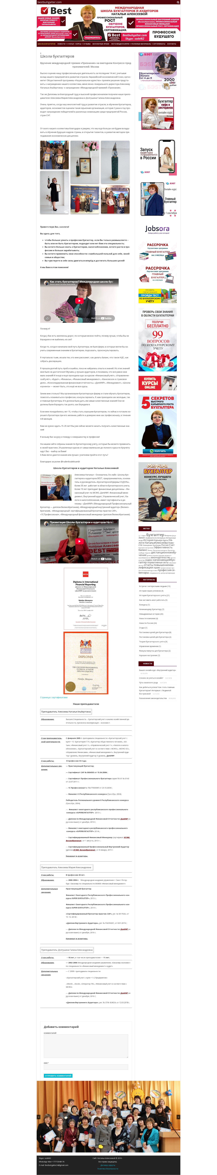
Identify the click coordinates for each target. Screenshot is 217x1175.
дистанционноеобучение (158, 554)
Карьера (158, 540)
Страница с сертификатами (53, 697)
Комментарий (50, 1033)
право (157, 567)
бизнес (150, 550)
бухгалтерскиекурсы (160, 550)
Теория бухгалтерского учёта (152, 641)
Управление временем (148, 646)
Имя (46, 1063)
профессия (164, 570)
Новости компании (147, 618)
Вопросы (168, 535)
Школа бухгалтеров (46, 44)
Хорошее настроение (146, 548)
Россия (165, 545)
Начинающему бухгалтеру (150, 609)
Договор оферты (107, 1165)
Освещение (147, 545)
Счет (172, 545)
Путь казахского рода (148, 682)
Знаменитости (151, 538)
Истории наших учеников (150, 591)
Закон (142, 537)
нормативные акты (158, 562)
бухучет (148, 553)
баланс (143, 550)
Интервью (161, 538)
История (148, 540)
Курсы (165, 540)
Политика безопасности (107, 1168)
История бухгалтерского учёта (152, 595)
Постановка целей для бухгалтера (154, 632)
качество (142, 560)
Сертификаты (159, 44)
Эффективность (163, 547)
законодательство (160, 557)
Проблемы (157, 545)
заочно (173, 558)
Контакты (171, 44)
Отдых (143, 535)
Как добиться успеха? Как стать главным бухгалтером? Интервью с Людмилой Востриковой (156, 690)
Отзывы (87, 44)
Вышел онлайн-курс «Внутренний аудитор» (157, 670)
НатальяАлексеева (156, 542)
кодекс (148, 559)
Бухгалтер (155, 534)
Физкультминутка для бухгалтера (153, 651)
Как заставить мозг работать (152, 600)
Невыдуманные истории (149, 614)
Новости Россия (146, 623)
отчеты (148, 565)
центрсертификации (168, 573)
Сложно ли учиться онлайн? (151, 678)
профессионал (166, 568)
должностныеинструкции (155, 555)
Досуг (174, 535)
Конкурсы (143, 604)
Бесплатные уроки (101, 44)
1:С (140, 535)
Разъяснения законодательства (153, 698)
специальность (154, 573)
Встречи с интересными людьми (153, 586)
